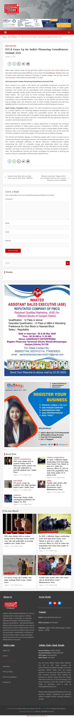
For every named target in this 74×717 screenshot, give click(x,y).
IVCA (29, 73)
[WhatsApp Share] (14, 64)
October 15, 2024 (10, 57)
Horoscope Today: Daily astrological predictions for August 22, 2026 (24, 499)
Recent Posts (11, 454)
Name (7, 223)
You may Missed (11, 511)
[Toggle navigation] (5, 32)
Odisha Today (27, 475)
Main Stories (17, 481)
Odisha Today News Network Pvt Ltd (29, 709)
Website (8, 241)
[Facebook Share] (9, 64)
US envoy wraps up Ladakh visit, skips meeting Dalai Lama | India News (24, 485)
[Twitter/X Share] (19, 64)
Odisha (49, 481)
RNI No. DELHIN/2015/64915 (45, 712)
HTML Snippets (30, 716)
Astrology (17, 495)
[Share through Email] (23, 64)
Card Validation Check (11, 661)
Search (68, 263)
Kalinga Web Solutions (58, 709)
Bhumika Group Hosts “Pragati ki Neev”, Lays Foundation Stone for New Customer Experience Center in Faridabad (53, 178)
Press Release (10, 46)
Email (7, 232)
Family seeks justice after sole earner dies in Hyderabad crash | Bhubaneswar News (57, 486)
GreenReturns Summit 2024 (55, 73)
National (16, 458)
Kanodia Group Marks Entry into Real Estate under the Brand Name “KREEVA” (20, 177)
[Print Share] (28, 64)
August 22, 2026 (18, 475)
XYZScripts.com (43, 716)
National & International (22, 459)
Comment (9, 199)
